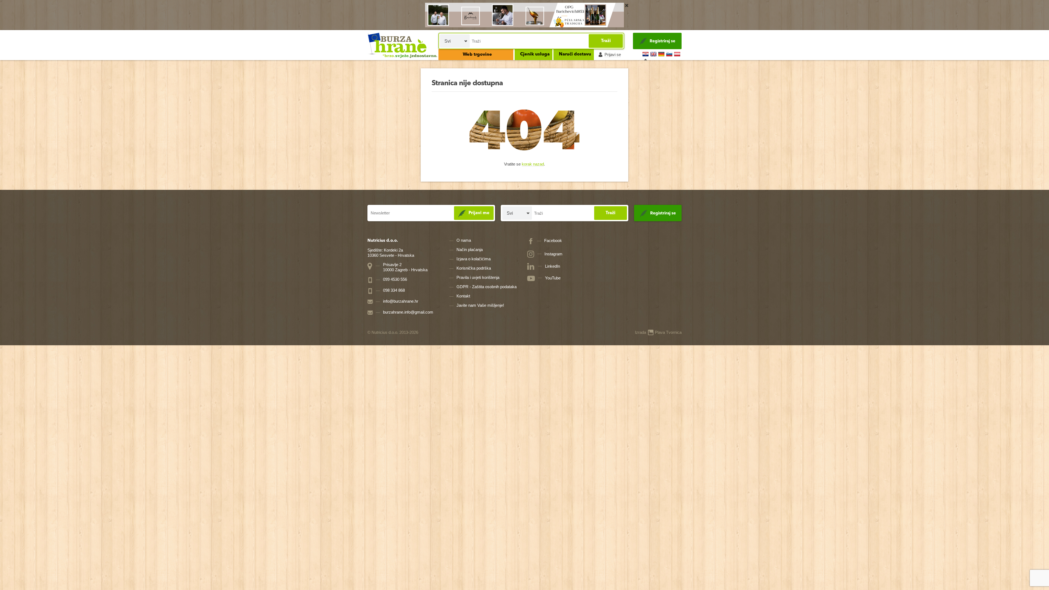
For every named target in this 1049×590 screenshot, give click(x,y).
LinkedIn (552, 266)
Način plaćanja (469, 249)
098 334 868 (393, 290)
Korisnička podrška (473, 268)
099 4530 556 (394, 279)
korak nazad (533, 164)
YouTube (553, 278)
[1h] (626, 5)
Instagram (553, 254)
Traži (606, 41)
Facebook (553, 240)
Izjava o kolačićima (473, 258)
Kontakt (463, 296)
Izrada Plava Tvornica (658, 332)
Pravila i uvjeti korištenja (477, 277)
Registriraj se (662, 41)
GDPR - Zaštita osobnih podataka (486, 286)
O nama (463, 240)
